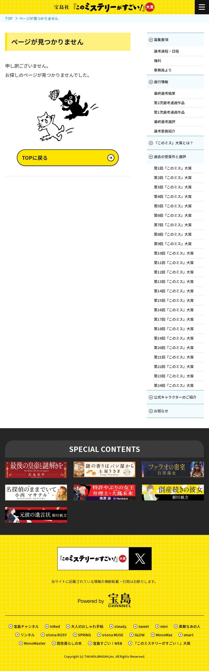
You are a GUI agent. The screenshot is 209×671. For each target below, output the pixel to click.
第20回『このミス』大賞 (174, 347)
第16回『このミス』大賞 (174, 309)
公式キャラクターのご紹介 (175, 397)
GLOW (140, 634)
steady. (120, 626)
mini (164, 626)
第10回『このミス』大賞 (174, 253)
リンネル (27, 634)
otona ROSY (56, 634)
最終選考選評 (164, 121)
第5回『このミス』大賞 (173, 205)
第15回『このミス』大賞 (174, 300)
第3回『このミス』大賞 (173, 186)
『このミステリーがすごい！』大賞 (161, 643)
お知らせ (161, 410)
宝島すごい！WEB (107, 643)
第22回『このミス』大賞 (174, 366)
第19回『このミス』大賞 (174, 338)
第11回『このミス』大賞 (174, 262)
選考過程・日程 (166, 51)
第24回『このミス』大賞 (174, 385)
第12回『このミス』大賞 (174, 271)
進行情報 (161, 81)
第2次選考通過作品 (169, 102)
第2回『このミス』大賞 (173, 177)
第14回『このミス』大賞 (174, 290)
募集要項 (161, 39)
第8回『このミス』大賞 (173, 234)
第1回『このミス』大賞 (173, 168)
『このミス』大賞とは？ (173, 142)
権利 (157, 60)
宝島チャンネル (26, 626)
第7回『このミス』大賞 (173, 224)
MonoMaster (35, 643)
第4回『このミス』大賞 (173, 196)
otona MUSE (112, 634)
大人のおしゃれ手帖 (87, 626)
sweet (143, 626)
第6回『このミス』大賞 (173, 215)
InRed (55, 626)
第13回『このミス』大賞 (174, 281)
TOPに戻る (35, 157)
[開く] (202, 7)
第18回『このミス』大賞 (174, 328)
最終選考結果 (164, 93)
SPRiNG (84, 634)
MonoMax (164, 634)
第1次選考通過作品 (169, 112)
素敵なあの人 (189, 626)
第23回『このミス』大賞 (174, 375)
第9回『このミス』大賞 (173, 243)
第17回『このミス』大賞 (174, 319)
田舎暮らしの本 (69, 643)
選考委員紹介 (164, 131)
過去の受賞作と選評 (170, 156)
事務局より (163, 70)
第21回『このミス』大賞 (174, 357)
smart (189, 634)
